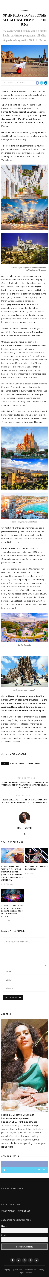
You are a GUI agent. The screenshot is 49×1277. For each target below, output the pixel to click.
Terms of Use (23, 1210)
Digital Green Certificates (21, 304)
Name (4, 1226)
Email (3, 1235)
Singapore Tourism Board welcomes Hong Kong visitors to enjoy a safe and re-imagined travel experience (24, 785)
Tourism (29, 763)
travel (38, 763)
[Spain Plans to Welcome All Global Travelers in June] (24, 61)
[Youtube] (30, 1260)
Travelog (24, 11)
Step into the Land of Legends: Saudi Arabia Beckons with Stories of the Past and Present (12, 910)
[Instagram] (24, 1260)
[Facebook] (12, 1260)
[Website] (24, 834)
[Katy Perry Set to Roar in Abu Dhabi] (36, 855)
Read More (7, 1147)
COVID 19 (13, 763)
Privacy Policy (8, 1210)
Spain (21, 763)
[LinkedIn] (36, 1260)
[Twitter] (18, 1260)
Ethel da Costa (8, 83)
